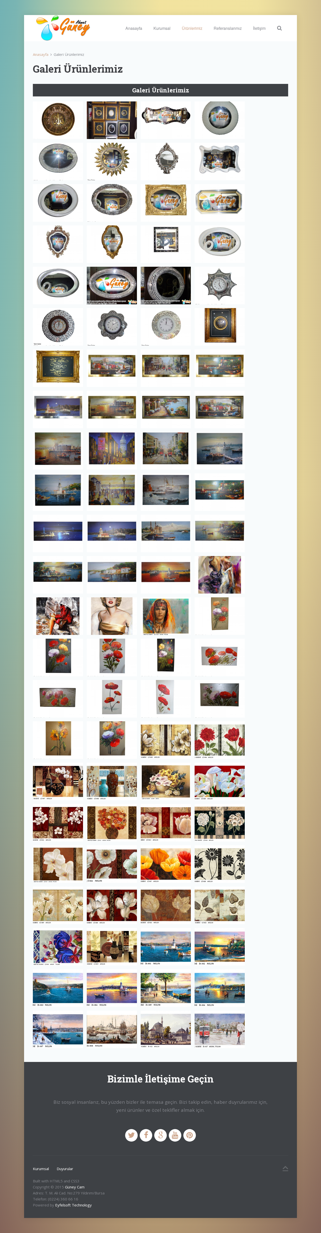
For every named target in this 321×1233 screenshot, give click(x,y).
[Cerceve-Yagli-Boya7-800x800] (220, 409)
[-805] (166, 740)
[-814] (220, 823)
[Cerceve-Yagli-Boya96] (220, 492)
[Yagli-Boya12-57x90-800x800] (112, 657)
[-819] (58, 905)
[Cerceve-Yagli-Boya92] (220, 451)
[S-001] (166, 947)
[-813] (166, 823)
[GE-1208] (220, 575)
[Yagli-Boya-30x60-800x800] (220, 616)
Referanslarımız (228, 28)
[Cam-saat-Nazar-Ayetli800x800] (58, 327)
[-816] (112, 864)
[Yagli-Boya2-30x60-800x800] (166, 657)
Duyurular (65, 1168)
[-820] (112, 905)
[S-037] (220, 1029)
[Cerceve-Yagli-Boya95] (166, 492)
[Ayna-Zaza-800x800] (220, 244)
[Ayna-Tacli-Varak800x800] (58, 244)
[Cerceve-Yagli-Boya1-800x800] (112, 368)
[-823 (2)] (58, 947)
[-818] (220, 864)
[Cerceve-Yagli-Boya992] (58, 575)
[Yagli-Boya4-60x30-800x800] (58, 699)
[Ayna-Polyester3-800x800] (58, 203)
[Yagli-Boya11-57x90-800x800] (58, 657)
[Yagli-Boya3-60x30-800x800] (220, 657)
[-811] (58, 823)
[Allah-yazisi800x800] (58, 120)
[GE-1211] (166, 616)
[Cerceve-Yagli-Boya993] (112, 575)
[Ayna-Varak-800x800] (112, 244)
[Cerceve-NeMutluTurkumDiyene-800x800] (58, 368)
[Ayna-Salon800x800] (220, 203)
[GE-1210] (112, 616)
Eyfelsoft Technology (73, 1204)
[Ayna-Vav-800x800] (166, 244)
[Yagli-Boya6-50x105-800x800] (166, 699)
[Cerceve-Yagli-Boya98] (112, 533)
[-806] (220, 740)
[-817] (166, 864)
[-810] (220, 781)
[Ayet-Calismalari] (112, 120)
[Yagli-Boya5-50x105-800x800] (112, 699)
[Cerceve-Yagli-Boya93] (58, 492)
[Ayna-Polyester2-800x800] (220, 161)
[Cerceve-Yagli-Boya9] (112, 451)
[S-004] (112, 988)
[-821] (166, 905)
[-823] (112, 947)
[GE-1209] (58, 616)
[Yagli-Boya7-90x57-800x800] (220, 699)
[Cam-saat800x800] (166, 327)
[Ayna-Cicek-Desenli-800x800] (166, 120)
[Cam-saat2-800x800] (112, 327)
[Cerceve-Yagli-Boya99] (166, 533)
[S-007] (58, 1029)
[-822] (220, 905)
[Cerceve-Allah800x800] (220, 327)
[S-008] (112, 1029)
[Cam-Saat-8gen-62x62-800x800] (220, 285)
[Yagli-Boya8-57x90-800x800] (58, 740)
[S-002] (220, 947)
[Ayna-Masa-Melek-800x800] (166, 161)
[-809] (166, 781)
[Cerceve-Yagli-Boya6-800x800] (166, 409)
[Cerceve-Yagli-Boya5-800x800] (112, 409)
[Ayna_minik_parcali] (112, 285)
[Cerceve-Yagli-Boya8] (58, 451)
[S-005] (166, 988)
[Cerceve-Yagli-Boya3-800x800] (220, 368)
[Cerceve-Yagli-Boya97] (58, 533)
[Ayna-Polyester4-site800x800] (112, 203)
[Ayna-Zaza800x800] (58, 285)
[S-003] (58, 988)
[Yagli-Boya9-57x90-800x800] (112, 740)
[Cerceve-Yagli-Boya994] (166, 575)
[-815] (58, 864)
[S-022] (166, 1029)
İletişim (259, 28)
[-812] (112, 823)
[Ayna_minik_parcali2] (166, 285)
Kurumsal (162, 28)
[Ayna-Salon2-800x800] (166, 203)
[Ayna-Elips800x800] (58, 161)
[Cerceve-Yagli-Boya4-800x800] (58, 409)
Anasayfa (133, 28)
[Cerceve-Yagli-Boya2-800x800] (166, 368)
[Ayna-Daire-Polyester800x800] (220, 120)
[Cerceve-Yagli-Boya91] (166, 451)
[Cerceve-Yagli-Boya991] (220, 533)
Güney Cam (75, 1186)
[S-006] (220, 988)
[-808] (112, 781)
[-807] (58, 781)
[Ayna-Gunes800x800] (112, 161)
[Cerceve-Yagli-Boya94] (112, 492)
